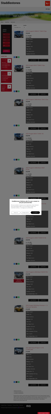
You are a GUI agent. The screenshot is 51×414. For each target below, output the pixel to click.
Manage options (25, 212)
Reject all (16, 212)
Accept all (35, 212)
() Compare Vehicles (44, 413)
